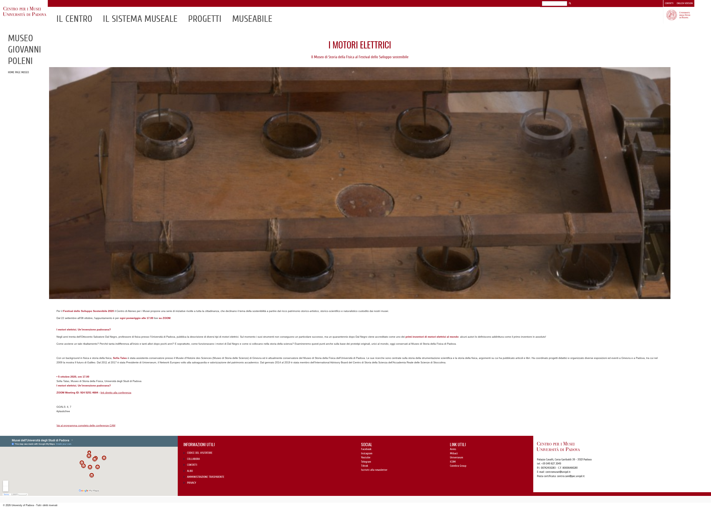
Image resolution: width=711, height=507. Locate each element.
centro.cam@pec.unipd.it (571, 476)
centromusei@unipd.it (558, 472)
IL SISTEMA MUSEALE (140, 18)
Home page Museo (18, 72)
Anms (453, 449)
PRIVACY (191, 482)
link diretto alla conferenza (116, 392)
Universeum (456, 457)
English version (685, 3)
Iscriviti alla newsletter (374, 469)
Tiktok (364, 465)
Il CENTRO (74, 18)
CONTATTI (192, 465)
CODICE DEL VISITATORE (199, 452)
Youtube (365, 457)
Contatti (669, 3)
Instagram (366, 453)
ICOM (453, 461)
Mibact (454, 453)
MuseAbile (252, 18)
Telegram (366, 461)
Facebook (366, 449)
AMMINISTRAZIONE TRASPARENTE (205, 477)
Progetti (204, 18)
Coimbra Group (458, 465)
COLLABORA (193, 459)
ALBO (190, 471)
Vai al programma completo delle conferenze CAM (85, 425)
